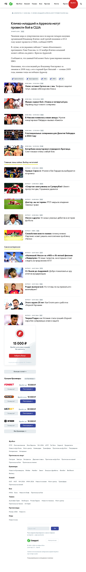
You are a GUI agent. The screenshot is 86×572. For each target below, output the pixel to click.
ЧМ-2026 (40, 445)
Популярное (73, 448)
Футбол (12, 441)
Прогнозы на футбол (60, 448)
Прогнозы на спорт (16, 455)
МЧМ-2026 (30, 482)
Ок (55, 528)
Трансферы (47, 448)
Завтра (19, 459)
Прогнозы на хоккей (68, 459)
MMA (11, 493)
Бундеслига (69, 445)
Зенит (41, 470)
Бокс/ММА (27, 13)
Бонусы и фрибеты (51, 470)
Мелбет (34, 470)
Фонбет (62, 470)
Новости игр (13, 520)
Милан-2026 (13, 512)
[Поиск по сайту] (82, 4)
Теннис (11, 497)
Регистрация (28, 389)
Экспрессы (27, 459)
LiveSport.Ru (18, 13)
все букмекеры (30, 379)
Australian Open (14, 501)
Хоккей (11, 478)
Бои (10, 489)
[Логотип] (11, 4)
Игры (11, 516)
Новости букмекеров (16, 470)
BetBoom (70, 470)
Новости (22, 512)
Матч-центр (27, 448)
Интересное (13, 451)
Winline (27, 470)
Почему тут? (11, 389)
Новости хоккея (41, 482)
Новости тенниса (48, 501)
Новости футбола (15, 448)
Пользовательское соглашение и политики (40, 558)
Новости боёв (24, 493)
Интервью (22, 451)
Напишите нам (52, 540)
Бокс (16, 493)
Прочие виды (14, 508)
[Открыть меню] (6, 4)
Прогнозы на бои (15, 462)
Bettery (11, 474)
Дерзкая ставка (38, 459)
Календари (37, 448)
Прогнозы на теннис (30, 462)
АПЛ (46, 445)
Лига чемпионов (19, 445)
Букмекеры (13, 467)
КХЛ (10, 482)
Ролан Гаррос (35, 501)
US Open (28, 504)
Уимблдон (25, 501)
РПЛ (10, 445)
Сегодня (12, 459)
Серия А (60, 445)
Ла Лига (53, 445)
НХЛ (15, 482)
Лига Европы (31, 445)
